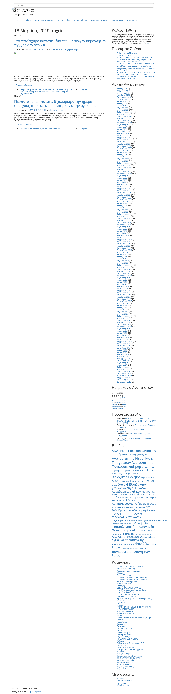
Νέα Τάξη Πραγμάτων (131, 508)
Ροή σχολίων (122, 683)
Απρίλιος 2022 (123, 184)
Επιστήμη (54, 110)
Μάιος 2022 (121, 182)
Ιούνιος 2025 (122, 103)
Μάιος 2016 (121, 335)
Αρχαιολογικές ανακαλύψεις (128, 571)
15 (121, 402)
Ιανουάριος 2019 (123, 267)
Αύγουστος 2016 (123, 329)
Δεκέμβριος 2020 (124, 218)
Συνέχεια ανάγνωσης (24, 85)
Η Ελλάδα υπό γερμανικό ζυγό (129, 486)
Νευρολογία (122, 622)
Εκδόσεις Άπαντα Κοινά (77, 20)
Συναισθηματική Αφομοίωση (143, 534)
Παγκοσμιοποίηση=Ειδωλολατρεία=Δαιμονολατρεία (139, 520)
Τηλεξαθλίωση (132, 537)
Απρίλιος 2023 (123, 159)
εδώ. (148, 43)
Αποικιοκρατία (139, 470)
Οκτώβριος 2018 (124, 273)
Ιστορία (120, 605)
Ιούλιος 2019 (122, 254)
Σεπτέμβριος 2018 (124, 276)
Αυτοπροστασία (129, 474)
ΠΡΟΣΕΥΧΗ (122, 645)
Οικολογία (121, 624)
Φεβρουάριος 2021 (124, 214)
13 (117, 402)
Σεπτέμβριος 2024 (124, 123)
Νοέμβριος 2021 (123, 195)
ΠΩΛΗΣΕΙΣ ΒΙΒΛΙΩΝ (125, 647)
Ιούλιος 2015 (122, 350)
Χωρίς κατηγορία (124, 664)
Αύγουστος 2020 (123, 227)
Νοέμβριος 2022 (123, 169)
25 (113, 407)
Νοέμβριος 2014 (123, 358)
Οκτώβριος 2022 (124, 171)
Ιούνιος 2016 (122, 333)
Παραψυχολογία (123, 637)
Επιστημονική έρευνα (30, 129)
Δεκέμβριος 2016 (124, 320)
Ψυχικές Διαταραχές (125, 666)
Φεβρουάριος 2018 (124, 290)
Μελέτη (62, 110)
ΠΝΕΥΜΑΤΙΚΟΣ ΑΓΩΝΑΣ (127, 639)
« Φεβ (114, 409)
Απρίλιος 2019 (123, 261)
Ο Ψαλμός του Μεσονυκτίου (128, 53)
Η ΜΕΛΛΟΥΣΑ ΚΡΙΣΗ (126, 55)
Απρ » (120, 409)
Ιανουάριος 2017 (123, 318)
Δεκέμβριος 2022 (124, 167)
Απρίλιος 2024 (123, 133)
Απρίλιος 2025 (123, 108)
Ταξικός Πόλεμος (118, 537)
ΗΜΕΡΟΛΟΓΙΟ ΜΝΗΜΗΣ (128, 596)
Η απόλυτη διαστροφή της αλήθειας (131, 590)
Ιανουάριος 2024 (123, 140)
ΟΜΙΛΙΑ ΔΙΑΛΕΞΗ (124, 628)
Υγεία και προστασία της (50, 129)
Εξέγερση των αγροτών (127, 581)
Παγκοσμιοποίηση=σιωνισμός (121, 523)
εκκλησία (142, 548)
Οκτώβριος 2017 (124, 299)
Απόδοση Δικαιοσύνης (126, 569)
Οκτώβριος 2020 (124, 222)
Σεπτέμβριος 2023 (124, 148)
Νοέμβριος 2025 (123, 95)
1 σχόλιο (83, 89)
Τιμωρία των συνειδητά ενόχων (130, 656)
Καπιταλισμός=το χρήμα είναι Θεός (134, 503)
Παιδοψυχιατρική (124, 632)
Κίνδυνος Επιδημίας (125, 611)
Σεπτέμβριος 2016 (124, 327)
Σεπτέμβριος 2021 (124, 199)
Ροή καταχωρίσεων (125, 681)
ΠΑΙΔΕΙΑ (120, 630)
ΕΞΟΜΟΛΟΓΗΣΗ (124, 584)
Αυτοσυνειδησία (142, 474)
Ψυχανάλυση (124, 548)
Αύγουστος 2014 (123, 363)
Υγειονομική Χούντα (125, 662)
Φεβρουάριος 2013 (124, 378)
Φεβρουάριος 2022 (124, 188)
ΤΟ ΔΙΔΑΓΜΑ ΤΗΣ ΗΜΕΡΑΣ (128, 658)
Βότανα (120, 573)
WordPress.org (123, 685)
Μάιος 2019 (121, 259)
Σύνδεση (120, 679)
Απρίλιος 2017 (123, 312)
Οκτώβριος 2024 (124, 120)
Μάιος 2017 (121, 310)
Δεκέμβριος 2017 (124, 295)
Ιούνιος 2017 (122, 307)
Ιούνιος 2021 (122, 205)
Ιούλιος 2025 (122, 101)
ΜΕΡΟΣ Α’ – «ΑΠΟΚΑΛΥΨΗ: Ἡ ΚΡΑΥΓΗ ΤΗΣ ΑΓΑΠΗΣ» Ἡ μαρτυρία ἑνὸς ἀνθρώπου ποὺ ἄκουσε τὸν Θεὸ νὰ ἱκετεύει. (136, 59)
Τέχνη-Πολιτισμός (72, 49)
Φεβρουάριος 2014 (124, 367)
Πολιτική (120, 641)
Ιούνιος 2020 (122, 231)
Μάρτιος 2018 (122, 288)
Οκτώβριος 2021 (124, 197)
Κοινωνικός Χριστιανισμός (122, 507)
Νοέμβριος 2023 (123, 144)
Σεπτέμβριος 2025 (124, 99)
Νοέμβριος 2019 (123, 246)
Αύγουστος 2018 (123, 278)
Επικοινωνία (132, 20)
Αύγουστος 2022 (123, 176)
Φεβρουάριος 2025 (124, 112)
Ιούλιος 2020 (122, 229)
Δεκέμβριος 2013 (124, 371)
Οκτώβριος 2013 (124, 373)
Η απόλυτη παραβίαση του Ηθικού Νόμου (46, 90)
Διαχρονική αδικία (147, 478)
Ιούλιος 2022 (122, 178)
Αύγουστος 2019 (123, 252)
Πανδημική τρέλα (139, 523)
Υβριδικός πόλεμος (147, 537)
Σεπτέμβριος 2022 (124, 174)
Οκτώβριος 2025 (124, 97)
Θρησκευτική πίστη (126, 497)
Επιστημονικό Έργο (99, 20)
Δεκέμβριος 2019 (124, 244)
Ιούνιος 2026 (122, 89)
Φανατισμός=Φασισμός (123, 544)
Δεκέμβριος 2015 (124, 346)
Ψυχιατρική (134, 548)
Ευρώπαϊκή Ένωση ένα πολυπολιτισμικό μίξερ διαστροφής (45, 89)
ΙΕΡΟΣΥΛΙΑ (142, 497)
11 (113, 402)
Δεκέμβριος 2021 (124, 193)
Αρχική (19, 20)
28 (119, 407)
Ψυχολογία (121, 669)
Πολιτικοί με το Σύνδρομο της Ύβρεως (132, 643)
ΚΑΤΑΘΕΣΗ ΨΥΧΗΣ (125, 609)
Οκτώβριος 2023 (124, 146)
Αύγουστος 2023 (123, 150)
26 (115, 407)
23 (123, 404)
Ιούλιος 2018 (122, 280)
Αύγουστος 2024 (123, 125)
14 (119, 402)
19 (115, 404)
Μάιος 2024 (121, 131)
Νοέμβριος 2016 (123, 322)
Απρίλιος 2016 (123, 337)
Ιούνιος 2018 (122, 282)
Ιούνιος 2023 (122, 154)
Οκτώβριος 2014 (124, 361)
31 (125, 407)
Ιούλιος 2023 (122, 152)
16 (123, 402)
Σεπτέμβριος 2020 (124, 225)
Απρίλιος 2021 (123, 210)
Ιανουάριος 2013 (123, 380)
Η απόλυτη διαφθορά (125, 592)
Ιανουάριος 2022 (123, 191)
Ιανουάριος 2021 (123, 216)
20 (117, 404)
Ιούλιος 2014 (122, 365)
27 (117, 407)
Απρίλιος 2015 (123, 354)
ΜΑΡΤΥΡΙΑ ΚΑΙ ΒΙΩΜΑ (126, 613)
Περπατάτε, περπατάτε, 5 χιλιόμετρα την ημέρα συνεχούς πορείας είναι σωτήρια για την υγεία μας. (55, 103)
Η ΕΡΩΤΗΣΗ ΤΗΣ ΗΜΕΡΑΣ (128, 594)
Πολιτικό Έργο (117, 20)
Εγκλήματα (136, 481)
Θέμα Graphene (34, 692)
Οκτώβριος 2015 (124, 348)
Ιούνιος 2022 (122, 180)
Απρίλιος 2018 (123, 286)
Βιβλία (28, 20)
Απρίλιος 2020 (123, 235)
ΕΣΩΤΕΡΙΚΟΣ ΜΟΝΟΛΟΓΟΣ (129, 588)
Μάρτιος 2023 (122, 161)
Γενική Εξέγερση (57, 49)
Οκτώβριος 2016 (124, 324)
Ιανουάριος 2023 (123, 165)
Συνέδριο (120, 652)
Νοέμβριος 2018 (123, 271)
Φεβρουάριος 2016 (124, 341)
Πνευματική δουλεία (125, 530)
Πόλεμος (128, 533)
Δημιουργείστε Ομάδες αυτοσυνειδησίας (133, 579)
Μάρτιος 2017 (122, 314)
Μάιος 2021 (121, 208)
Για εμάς (60, 20)
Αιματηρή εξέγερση (138, 455)
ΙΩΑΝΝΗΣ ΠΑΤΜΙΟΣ (37, 49)
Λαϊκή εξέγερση (139, 507)
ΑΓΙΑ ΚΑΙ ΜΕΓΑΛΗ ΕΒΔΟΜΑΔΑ (130, 567)
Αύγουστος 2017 (123, 303)
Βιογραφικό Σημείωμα (44, 20)
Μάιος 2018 (121, 284)
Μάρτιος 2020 (122, 237)
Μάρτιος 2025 (122, 110)
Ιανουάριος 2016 (123, 344)
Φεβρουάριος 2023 (124, 163)
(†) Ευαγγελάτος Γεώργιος (23, 11)
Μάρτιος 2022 (122, 186)
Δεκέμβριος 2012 (124, 382)
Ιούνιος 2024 (122, 129)
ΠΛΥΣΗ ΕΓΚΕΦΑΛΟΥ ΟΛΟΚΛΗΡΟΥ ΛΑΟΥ (127, 515)
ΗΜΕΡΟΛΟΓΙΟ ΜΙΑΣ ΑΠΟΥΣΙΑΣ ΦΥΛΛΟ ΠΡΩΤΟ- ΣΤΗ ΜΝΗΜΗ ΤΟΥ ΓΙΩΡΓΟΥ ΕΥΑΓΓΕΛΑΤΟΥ (136, 421)
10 (125, 400)
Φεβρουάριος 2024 (124, 137)
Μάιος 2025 (121, 106)
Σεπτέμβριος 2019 (124, 250)
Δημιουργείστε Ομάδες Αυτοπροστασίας (133, 577)
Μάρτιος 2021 (122, 212)
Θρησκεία (121, 603)
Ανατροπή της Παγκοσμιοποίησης (132, 465)
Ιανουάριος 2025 (123, 114)
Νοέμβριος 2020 (123, 220)
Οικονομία (121, 626)
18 (113, 404)
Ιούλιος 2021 (122, 203)
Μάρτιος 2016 (122, 339)
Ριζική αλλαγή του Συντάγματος (130, 649)
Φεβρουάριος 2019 (124, 265)
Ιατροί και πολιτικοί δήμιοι (134, 499)
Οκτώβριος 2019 (124, 248)
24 (125, 404)
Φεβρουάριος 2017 (124, 316)
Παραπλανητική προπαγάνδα (133, 527)
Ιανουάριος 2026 (123, 93)
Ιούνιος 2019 (122, 256)
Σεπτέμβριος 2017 (124, 301)
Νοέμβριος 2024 (123, 118)
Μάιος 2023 (121, 157)
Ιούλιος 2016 (122, 331)
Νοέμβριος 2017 (123, 297)
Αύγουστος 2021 (123, 201)
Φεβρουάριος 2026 (124, 91)
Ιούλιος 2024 (122, 127)
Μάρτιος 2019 (122, 263)
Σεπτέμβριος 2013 (124, 375)
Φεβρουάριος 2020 (124, 239)
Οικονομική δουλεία (144, 510)
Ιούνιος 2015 (122, 352)
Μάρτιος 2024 (122, 135)
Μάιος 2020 (121, 233)
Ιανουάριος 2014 (123, 369)
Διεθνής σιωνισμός (121, 481)
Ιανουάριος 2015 (123, 356)
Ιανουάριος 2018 (123, 293)
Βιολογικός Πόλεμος (126, 477)
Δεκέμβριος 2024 (124, 116)
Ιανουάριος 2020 (123, 242)
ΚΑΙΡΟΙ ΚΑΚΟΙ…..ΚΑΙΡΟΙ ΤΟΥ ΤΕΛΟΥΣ (134, 607)
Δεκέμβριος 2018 (124, 269)
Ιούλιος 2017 (122, 305)
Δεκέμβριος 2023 (124, 142)
